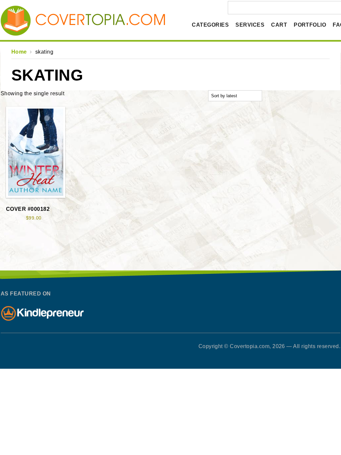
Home (19, 52)
